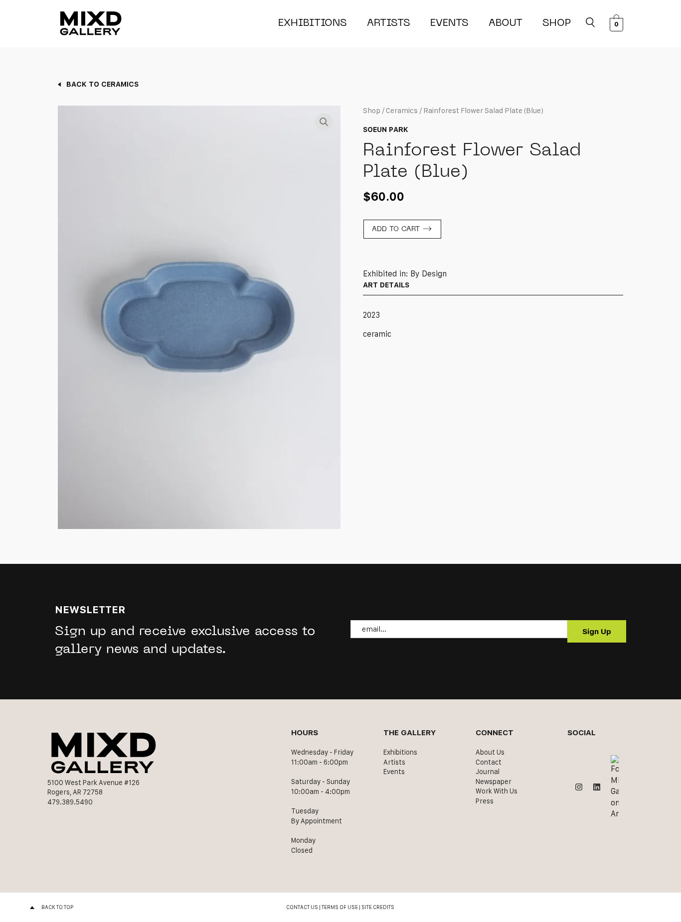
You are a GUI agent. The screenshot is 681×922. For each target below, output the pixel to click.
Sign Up (596, 631)
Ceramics (402, 111)
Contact (489, 762)
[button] (324, 122)
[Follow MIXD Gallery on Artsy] (614, 787)
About (505, 23)
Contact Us (302, 907)
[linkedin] (596, 787)
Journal (488, 772)
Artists (388, 23)
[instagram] (578, 787)
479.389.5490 (70, 802)
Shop (556, 23)
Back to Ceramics (102, 84)
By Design (428, 273)
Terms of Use (340, 907)
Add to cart (396, 229)
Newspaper (493, 782)
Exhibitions (312, 23)
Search (590, 23)
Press (485, 801)
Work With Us (496, 791)
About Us (490, 752)
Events (449, 23)
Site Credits (377, 907)
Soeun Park (385, 129)
